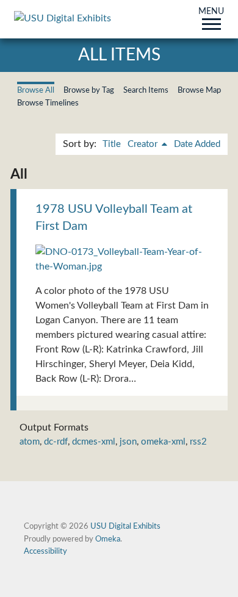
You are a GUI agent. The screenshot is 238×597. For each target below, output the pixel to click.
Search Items (145, 90)
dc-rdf (56, 441)
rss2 (198, 441)
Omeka (107, 539)
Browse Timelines (48, 103)
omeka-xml (163, 441)
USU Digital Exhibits (125, 526)
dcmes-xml (93, 441)
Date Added (197, 144)
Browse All (35, 90)
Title (112, 144)
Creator (144, 144)
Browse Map (199, 90)
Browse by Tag (88, 90)
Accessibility (45, 551)
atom (30, 441)
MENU (211, 12)
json (128, 441)
